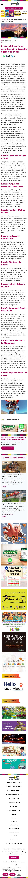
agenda (14, 814)
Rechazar (12, 874)
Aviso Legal (14, 865)
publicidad (14, 839)
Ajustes (19, 874)
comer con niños (14, 802)
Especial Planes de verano (14, 786)
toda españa (14, 825)
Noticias (6, 19)
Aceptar (5, 874)
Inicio (2, 19)
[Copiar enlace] (14, 56)
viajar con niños (14, 799)
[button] (2, 4)
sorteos (14, 821)
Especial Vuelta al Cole (14, 783)
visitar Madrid (14, 828)
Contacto (14, 835)
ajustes (18, 871)
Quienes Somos (14, 832)
